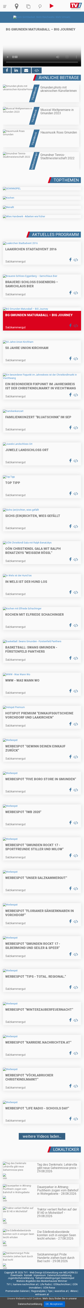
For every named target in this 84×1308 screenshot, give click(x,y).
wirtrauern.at (42, 1294)
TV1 (9, 1284)
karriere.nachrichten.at (25, 1284)
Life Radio (45, 1284)
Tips (50, 1291)
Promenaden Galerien (17, 1291)
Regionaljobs (38, 1291)
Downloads (17, 1275)
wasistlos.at (61, 1291)
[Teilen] (26, 70)
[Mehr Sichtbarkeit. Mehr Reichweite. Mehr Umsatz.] (42, 17)
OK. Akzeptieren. (54, 1304)
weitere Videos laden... (42, 1136)
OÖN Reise (49, 1287)
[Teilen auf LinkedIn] (16, 70)
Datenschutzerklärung (59, 1275)
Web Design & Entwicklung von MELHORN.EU (54, 1272)
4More (73, 1291)
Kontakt (28, 1275)
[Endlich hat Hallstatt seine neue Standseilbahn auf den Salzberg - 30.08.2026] (42, 1148)
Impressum (40, 1275)
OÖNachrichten (61, 1284)
